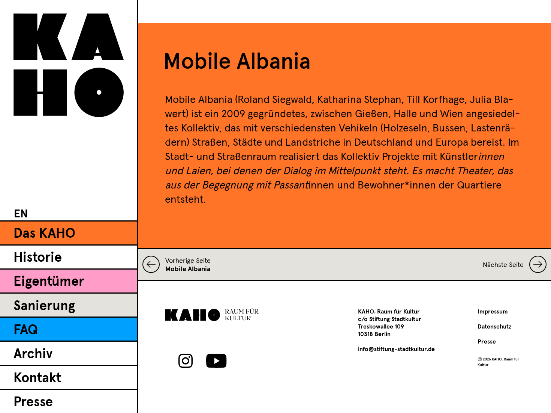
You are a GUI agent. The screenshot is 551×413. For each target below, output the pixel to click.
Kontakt (37, 378)
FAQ (25, 330)
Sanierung (44, 306)
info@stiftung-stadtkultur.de (396, 349)
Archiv (32, 354)
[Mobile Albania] (153, 264)
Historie (37, 258)
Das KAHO (44, 234)
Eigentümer (48, 282)
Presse (33, 402)
